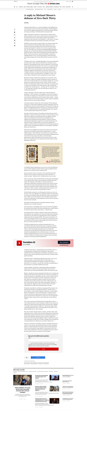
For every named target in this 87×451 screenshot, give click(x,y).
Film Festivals (51, 371)
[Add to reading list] (14, 45)
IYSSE (45, 9)
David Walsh (26, 22)
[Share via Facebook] (14, 29)
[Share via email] (14, 40)
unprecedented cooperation (50, 49)
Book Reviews (56, 371)
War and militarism (34, 363)
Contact (67, 1)
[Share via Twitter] (14, 32)
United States (46, 363)
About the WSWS (49, 9)
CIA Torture (40, 363)
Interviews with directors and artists (42, 371)
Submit (43, 349)
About (70, 1)
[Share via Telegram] (14, 37)
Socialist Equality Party (39, 9)
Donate (59, 9)
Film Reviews (15, 371)
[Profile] (72, 1)
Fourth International (29, 9)
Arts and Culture (27, 363)
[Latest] (17, 7)
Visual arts (14, 372)
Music (27, 371)
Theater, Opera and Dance (32, 371)
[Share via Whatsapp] (14, 35)
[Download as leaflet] (14, 43)
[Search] (72, 7)
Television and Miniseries (21, 371)
